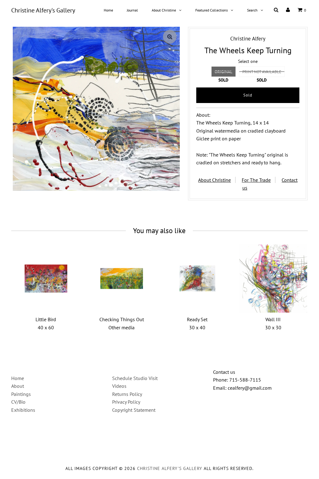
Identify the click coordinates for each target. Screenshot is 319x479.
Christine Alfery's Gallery (43, 10)
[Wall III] (273, 278)
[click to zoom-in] (170, 37)
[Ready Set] (197, 278)
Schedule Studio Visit (135, 378)
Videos (119, 386)
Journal (132, 10)
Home (108, 10)
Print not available (261, 71)
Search (252, 10)
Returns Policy (127, 394)
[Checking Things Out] (121, 278)
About (17, 386)
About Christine (164, 10)
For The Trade (256, 180)
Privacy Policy (126, 402)
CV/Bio (18, 402)
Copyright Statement (133, 410)
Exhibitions (23, 410)
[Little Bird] (46, 278)
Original (223, 71)
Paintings (21, 394)
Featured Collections (211, 10)
